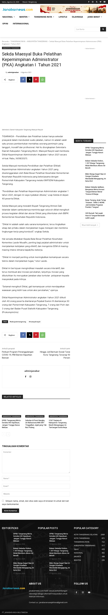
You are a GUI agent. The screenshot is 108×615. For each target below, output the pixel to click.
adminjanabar (13, 72)
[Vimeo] (100, 2)
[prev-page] (3, 434)
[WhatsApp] (42, 79)
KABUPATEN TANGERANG (37, 41)
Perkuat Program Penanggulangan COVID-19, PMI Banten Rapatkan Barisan (17, 355)
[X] (96, 2)
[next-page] (8, 434)
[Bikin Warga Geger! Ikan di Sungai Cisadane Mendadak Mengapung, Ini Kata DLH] (79, 176)
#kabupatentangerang (18, 322)
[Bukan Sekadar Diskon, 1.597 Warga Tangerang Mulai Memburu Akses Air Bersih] (79, 163)
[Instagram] (92, 2)
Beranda (5, 41)
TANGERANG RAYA (18, 41)
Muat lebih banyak (89, 225)
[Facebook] (88, 2)
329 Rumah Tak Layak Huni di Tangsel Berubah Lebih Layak (95, 215)
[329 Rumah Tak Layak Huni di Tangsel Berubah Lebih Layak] (79, 215)
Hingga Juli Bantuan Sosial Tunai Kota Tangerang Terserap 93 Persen (55, 355)
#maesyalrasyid (34, 322)
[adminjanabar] (4, 72)
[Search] (103, 29)
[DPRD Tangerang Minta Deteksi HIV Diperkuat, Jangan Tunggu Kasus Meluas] (12, 410)
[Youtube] (104, 2)
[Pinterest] (36, 79)
